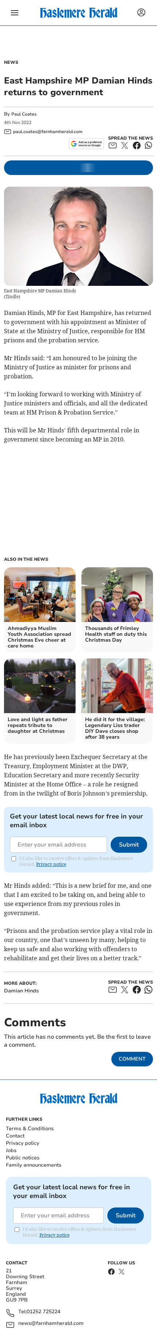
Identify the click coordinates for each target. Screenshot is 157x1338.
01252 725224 (43, 1312)
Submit (129, 845)
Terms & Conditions (30, 1128)
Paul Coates (24, 114)
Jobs (11, 1150)
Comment (132, 1058)
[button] (14, 13)
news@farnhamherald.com (51, 1324)
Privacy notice (51, 864)
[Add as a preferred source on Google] (86, 143)
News (11, 62)
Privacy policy (22, 1143)
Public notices (22, 1157)
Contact (15, 1135)
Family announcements (33, 1165)
